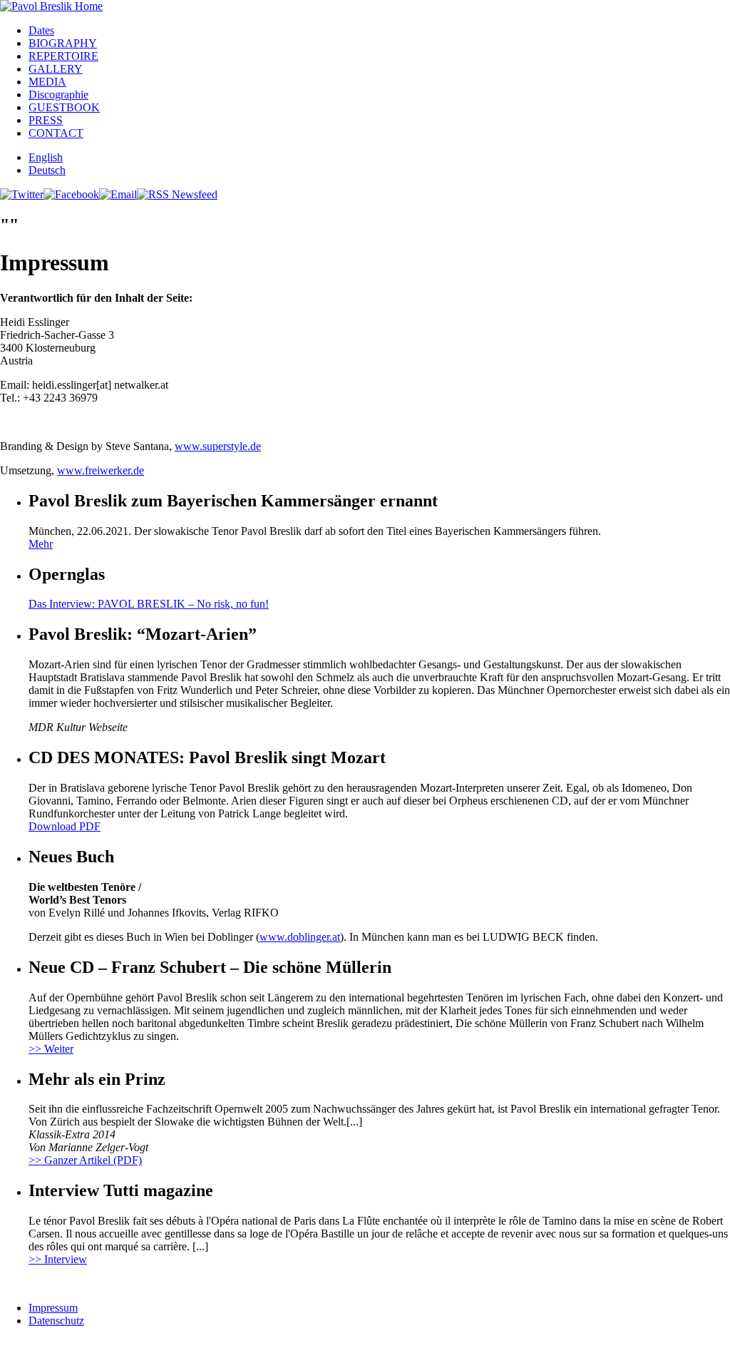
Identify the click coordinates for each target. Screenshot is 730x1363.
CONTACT (56, 133)
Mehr (41, 544)
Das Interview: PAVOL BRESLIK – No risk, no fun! (149, 604)
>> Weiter (51, 1049)
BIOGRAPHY (63, 43)
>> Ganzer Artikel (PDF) (85, 1160)
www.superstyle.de (218, 446)
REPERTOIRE (63, 56)
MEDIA (47, 82)
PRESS (46, 120)
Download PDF (65, 826)
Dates (41, 30)
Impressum (53, 1308)
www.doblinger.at (299, 937)
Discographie (58, 94)
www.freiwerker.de (100, 470)
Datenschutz (56, 1320)
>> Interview (58, 1259)
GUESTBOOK (64, 107)
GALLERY (56, 69)
